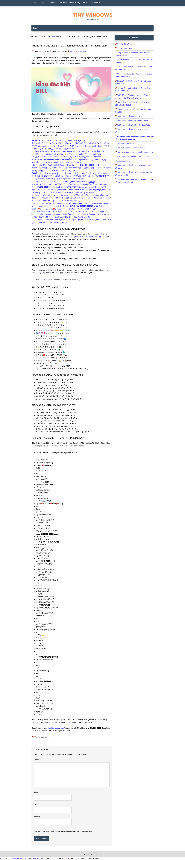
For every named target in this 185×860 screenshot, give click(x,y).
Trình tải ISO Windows (125, 44)
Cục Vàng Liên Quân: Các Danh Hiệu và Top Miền (86, 236)
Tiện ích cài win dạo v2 (125, 48)
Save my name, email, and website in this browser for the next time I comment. (63, 832)
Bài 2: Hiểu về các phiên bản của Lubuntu (133, 156)
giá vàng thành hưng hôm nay (15, 858)
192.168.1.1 (65, 858)
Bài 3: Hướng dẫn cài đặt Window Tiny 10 (133, 121)
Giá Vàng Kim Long (39, 858)
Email (36, 804)
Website (37, 817)
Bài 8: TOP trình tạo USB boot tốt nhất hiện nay (135, 152)
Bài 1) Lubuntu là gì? (125, 161)
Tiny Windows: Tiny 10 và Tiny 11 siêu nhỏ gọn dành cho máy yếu (92, 16)
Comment (38, 760)
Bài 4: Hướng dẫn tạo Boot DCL (129, 116)
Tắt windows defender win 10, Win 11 (131, 148)
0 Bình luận (82, 51)
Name (36, 792)
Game (47, 737)
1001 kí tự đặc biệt (46, 280)
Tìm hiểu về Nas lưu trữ (126, 144)
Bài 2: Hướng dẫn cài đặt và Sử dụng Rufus (134, 125)
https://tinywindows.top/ (56, 728)
